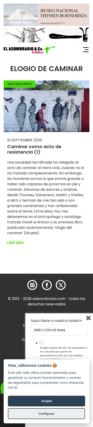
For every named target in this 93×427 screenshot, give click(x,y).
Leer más (15, 242)
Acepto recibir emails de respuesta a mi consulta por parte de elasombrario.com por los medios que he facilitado (63, 353)
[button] (29, 49)
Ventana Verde (19, 84)
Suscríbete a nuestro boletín (56, 321)
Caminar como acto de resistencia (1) (34, 149)
